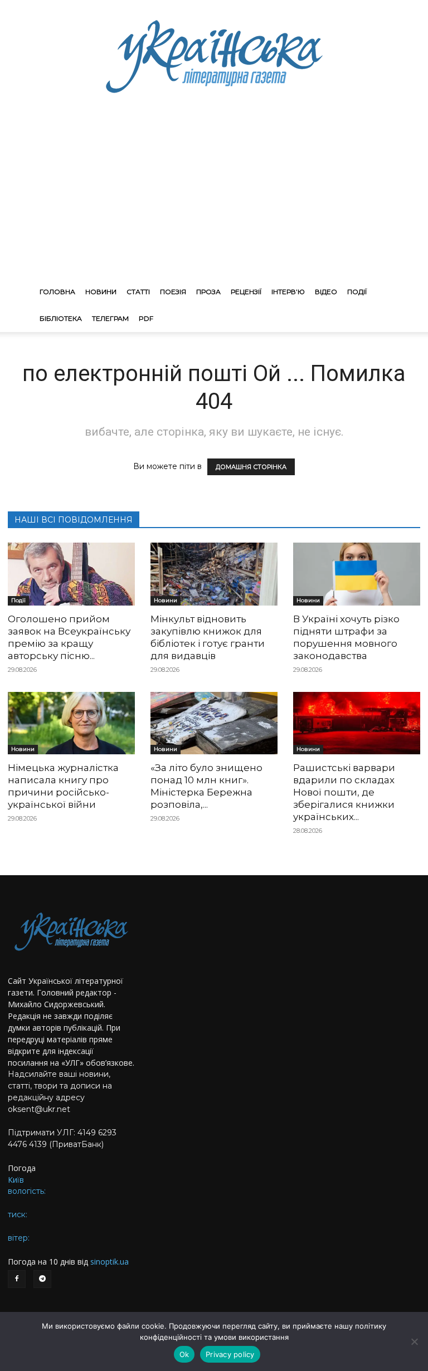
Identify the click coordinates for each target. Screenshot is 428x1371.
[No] (414, 1341)
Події (357, 291)
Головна (57, 291)
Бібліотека (61, 318)
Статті (138, 291)
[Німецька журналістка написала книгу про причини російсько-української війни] (71, 723)
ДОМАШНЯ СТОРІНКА (251, 467)
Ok (184, 1354)
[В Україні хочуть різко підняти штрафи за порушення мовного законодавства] (356, 574)
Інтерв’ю (288, 291)
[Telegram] (42, 1279)
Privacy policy (230, 1354)
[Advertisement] (214, 195)
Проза (208, 291)
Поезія (173, 291)
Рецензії (246, 291)
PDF (146, 318)
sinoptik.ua (109, 1261)
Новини (100, 291)
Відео (326, 291)
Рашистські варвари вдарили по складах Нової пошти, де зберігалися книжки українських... (344, 792)
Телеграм (110, 318)
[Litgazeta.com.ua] (214, 55)
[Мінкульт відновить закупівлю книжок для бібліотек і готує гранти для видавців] (214, 574)
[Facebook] (17, 1279)
